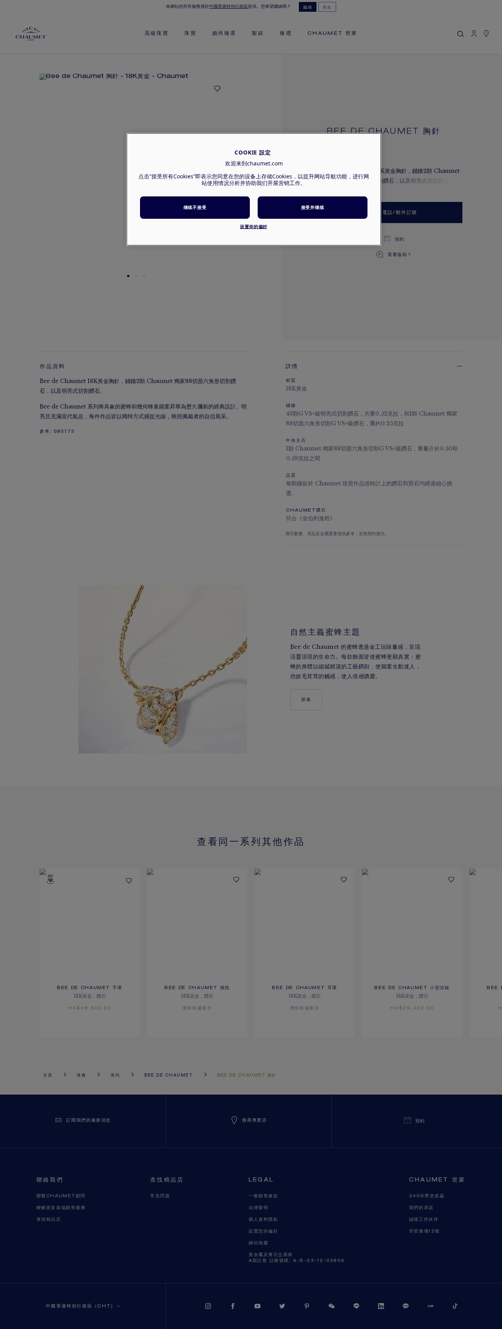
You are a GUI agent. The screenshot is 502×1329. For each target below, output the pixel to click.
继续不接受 (195, 207)
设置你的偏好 (253, 226)
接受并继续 (312, 207)
